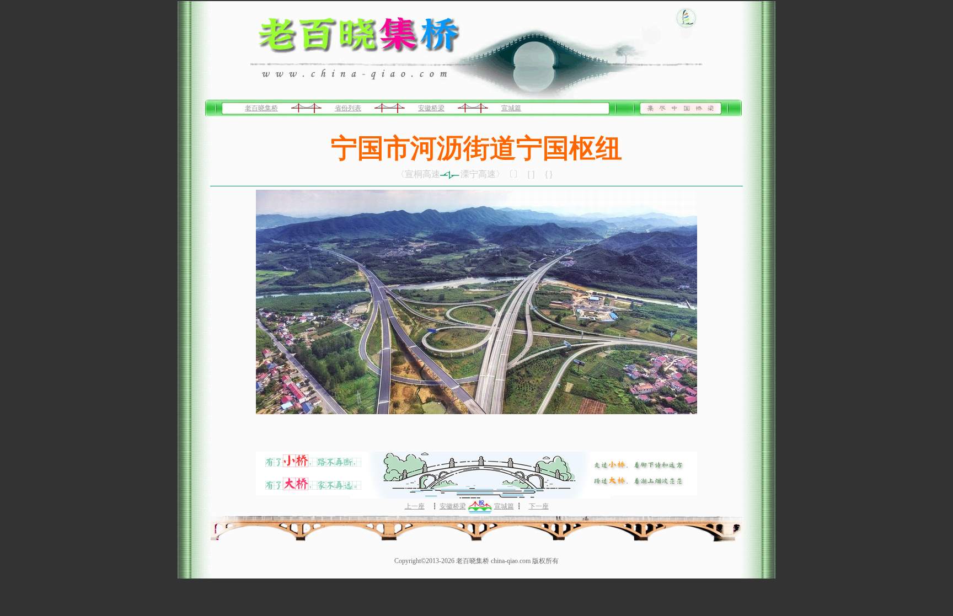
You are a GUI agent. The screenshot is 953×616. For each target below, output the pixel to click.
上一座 (415, 506)
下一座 (539, 506)
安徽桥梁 (431, 108)
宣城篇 (511, 108)
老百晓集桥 (261, 108)
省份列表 (348, 108)
